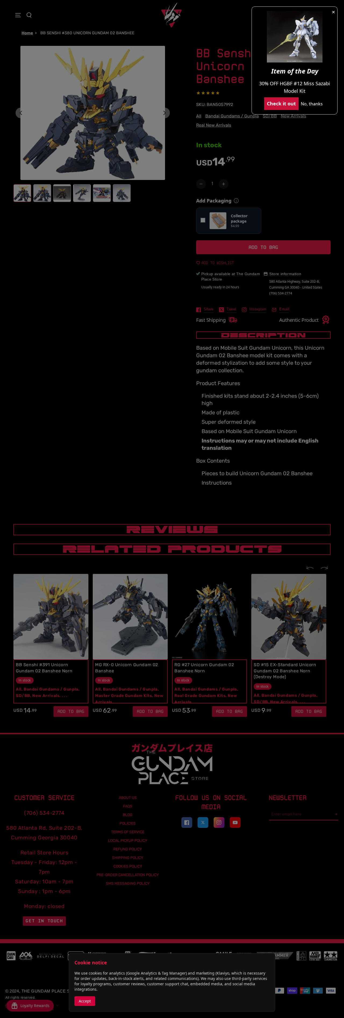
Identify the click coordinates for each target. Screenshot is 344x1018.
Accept (85, 1001)
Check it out (281, 103)
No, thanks (312, 104)
